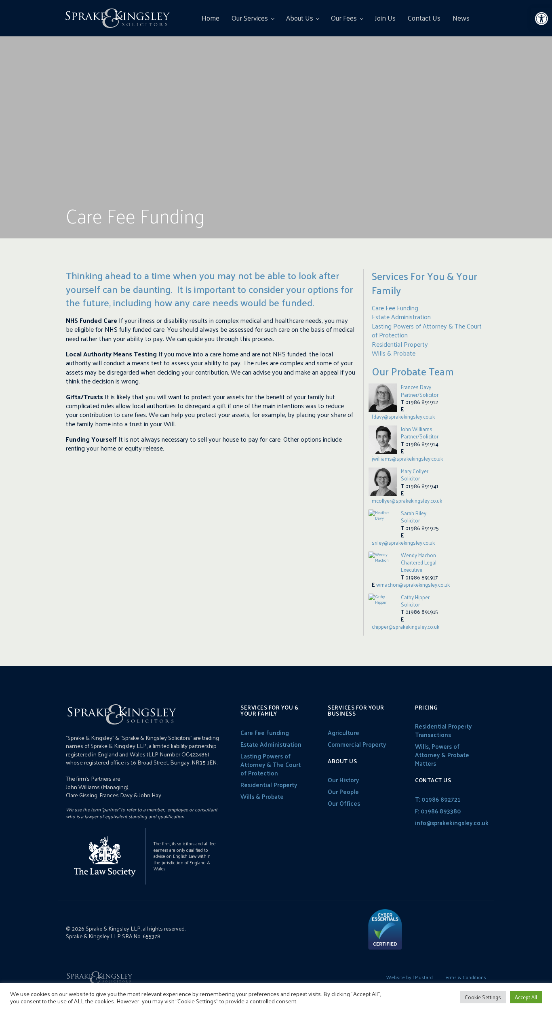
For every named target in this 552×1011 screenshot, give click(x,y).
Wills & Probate (393, 353)
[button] (541, 18)
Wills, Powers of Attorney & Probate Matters (442, 755)
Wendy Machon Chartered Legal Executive (418, 562)
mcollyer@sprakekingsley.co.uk (407, 500)
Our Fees (344, 18)
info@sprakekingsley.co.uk (452, 822)
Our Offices (344, 803)
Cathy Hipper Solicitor (415, 600)
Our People (343, 791)
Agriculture (343, 732)
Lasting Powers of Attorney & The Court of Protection (427, 330)
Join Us (385, 18)
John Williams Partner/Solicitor (419, 432)
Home (210, 18)
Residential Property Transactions (443, 730)
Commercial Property (357, 744)
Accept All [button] (526, 997)
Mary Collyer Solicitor (414, 474)
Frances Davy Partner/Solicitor (419, 390)
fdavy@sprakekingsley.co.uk (403, 416)
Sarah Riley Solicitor (413, 516)
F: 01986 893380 (438, 810)
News (461, 18)
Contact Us (424, 18)
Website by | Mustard (409, 977)
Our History (343, 779)
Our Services (250, 18)
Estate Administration (401, 316)
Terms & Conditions (464, 977)
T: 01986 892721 (437, 799)
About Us (299, 18)
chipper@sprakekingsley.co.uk (405, 626)
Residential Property (400, 344)
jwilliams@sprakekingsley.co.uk (407, 458)
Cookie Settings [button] (483, 997)
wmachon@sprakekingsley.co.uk (413, 584)
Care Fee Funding (395, 308)
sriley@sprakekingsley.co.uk (403, 542)
